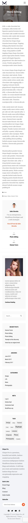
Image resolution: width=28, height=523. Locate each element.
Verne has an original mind (12, 342)
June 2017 (8, 356)
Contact (5, 492)
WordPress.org (9, 408)
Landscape (8, 431)
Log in (6, 399)
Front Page (6, 485)
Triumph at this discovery (12, 339)
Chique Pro (18, 514)
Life (6, 379)
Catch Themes (16, 518)
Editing (8, 196)
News (12, 15)
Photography (8, 385)
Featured (13, 196)
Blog (3, 488)
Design (5, 196)
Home (8, 15)
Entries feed (8, 402)
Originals (9, 435)
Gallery (12, 427)
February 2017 (9, 362)
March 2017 (8, 359)
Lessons (14, 431)
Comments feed (9, 405)
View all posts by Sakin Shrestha (14, 225)
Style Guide (6, 495)
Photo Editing (8, 333)
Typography (18, 439)
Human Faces (9, 330)
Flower (7, 427)
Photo (16, 196)
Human (18, 426)
